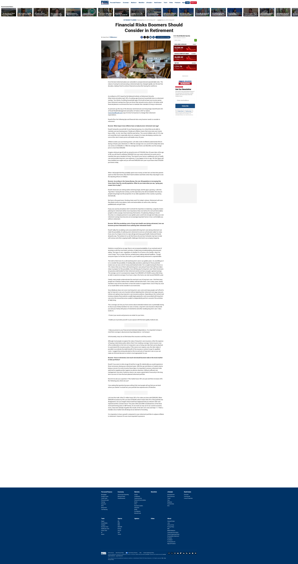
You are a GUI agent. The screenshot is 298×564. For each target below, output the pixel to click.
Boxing (119, 528)
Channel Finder (171, 521)
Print (150, 37)
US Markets (137, 496)
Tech (165, 2)
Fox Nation (170, 539)
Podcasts (177, 2)
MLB (119, 525)
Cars (168, 500)
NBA (119, 523)
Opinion (136, 518)
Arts (168, 505)
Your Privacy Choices (132, 552)
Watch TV (193, 2)
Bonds (135, 502)
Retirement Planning (130, 20)
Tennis (119, 534)
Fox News (169, 538)
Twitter (144, 37)
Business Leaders (138, 505)
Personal (186, 494)
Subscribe (185, 106)
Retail (135, 509)
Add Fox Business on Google (163, 37)
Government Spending (123, 494)
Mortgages (104, 494)
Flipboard (181, 553)
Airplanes (169, 502)
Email (153, 37)
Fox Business (105, 3)
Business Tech (104, 526)
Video (171, 2)
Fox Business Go (171, 541)
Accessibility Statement (173, 536)
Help (140, 552)
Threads (147, 37)
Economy (125, 2)
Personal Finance (115, 2)
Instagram (175, 553)
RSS (186, 553)
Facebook (141, 37)
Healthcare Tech (105, 528)
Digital (102, 521)
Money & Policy (121, 496)
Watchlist (141, 2)
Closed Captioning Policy (173, 534)
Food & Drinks (170, 504)
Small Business (121, 498)
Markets (133, 2)
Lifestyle (149, 2)
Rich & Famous (171, 496)
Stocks (136, 494)
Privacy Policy (181, 111)
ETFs (135, 504)
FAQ (168, 528)
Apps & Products (171, 543)
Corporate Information (172, 532)
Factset (147, 554)
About (169, 518)
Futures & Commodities (140, 500)
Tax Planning (104, 509)
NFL (119, 521)
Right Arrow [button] (295, 12)
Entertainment (171, 494)
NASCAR (120, 526)
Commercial (187, 496)
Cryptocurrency (138, 498)
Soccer (119, 530)
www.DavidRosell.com (115, 113)
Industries (136, 507)
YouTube (178, 553)
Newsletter (189, 553)
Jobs (168, 523)
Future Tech (104, 530)
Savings (103, 502)
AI (101, 532)
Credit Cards (104, 498)
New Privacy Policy (120, 552)
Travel (168, 498)
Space (102, 534)
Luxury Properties (188, 498)
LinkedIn (184, 553)
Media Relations (171, 530)
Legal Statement (119, 555)
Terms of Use (188, 111)
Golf (119, 532)
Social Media (104, 523)
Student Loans (104, 496)
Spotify (192, 553)
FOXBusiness (113, 37)
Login (187, 2)
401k (102, 505)
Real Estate (157, 2)
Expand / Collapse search (184, 3)
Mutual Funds (137, 513)
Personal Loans (105, 500)
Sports (120, 518)
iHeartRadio (195, 553)
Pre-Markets (137, 511)
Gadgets (103, 525)
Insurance (103, 504)
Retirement (104, 507)
